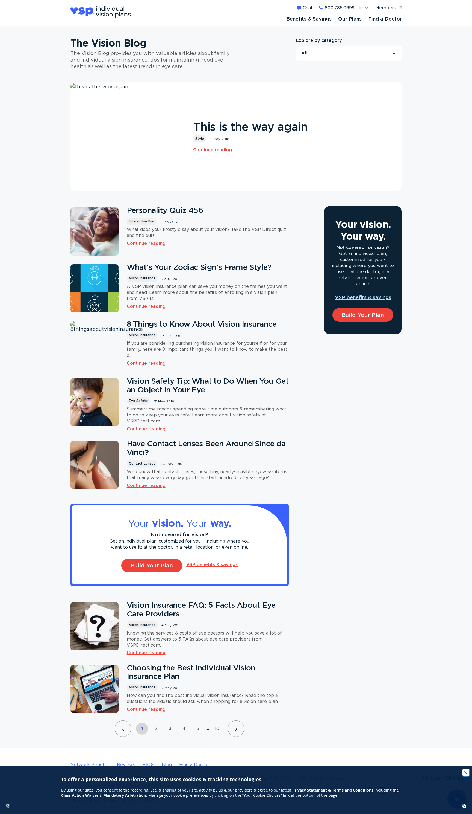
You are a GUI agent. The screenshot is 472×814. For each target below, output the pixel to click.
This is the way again (250, 126)
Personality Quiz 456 (165, 210)
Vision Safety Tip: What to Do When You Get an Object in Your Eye (207, 385)
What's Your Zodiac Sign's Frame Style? (199, 267)
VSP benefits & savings (212, 564)
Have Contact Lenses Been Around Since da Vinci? (206, 448)
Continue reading (212, 149)
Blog (167, 764)
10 (217, 728)
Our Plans (350, 19)
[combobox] (349, 53)
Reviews (126, 764)
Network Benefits (90, 764)
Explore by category (319, 40)
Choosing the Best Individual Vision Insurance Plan (191, 672)
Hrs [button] (360, 7)
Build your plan (152, 565)
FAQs (148, 764)
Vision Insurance (142, 278)
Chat (308, 7)
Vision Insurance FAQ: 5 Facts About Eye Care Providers (201, 609)
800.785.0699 (340, 7)
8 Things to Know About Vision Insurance (202, 324)
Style (199, 139)
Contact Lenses (142, 463)
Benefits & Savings (309, 19)
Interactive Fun (141, 221)
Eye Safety (138, 401)
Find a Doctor (385, 19)
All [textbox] (304, 53)
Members (385, 7)
